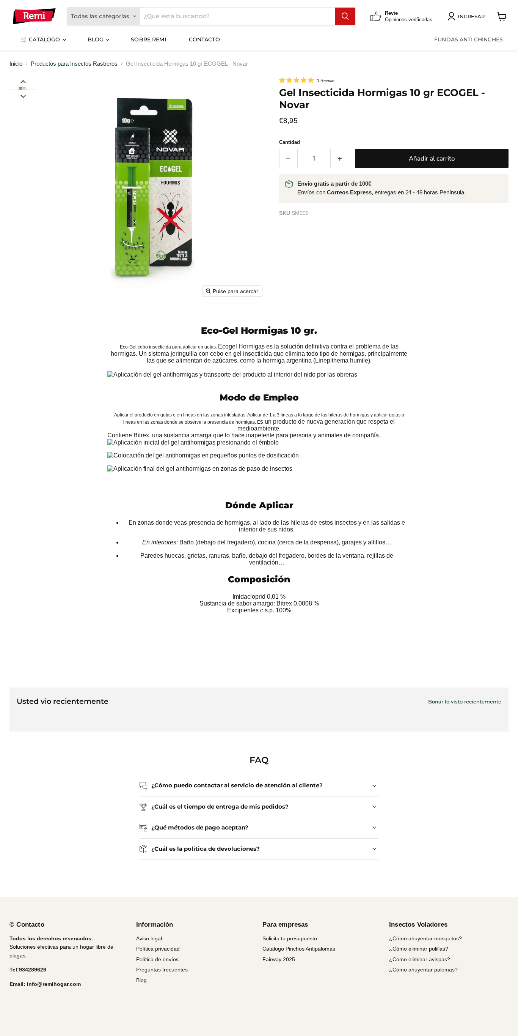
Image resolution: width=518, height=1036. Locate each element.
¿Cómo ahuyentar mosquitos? (425, 938)
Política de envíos (157, 959)
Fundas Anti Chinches (468, 39)
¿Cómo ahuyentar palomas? (423, 970)
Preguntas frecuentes (162, 970)
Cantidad (289, 142)
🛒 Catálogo (41, 39)
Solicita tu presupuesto (289, 938)
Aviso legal (149, 938)
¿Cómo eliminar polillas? (418, 949)
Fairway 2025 (278, 959)
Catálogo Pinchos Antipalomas (298, 949)
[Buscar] (345, 16)
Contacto (204, 39)
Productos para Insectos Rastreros (74, 63)
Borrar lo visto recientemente (464, 702)
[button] (23, 88)
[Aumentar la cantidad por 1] (340, 158)
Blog (96, 39)
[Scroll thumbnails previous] (23, 81)
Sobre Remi (148, 39)
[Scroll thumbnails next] (23, 96)
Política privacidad (158, 949)
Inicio (15, 63)
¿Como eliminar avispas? (419, 959)
